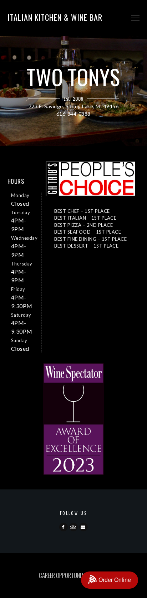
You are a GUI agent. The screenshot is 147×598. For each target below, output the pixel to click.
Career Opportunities (64, 575)
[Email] (83, 527)
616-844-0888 (73, 114)
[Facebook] (63, 527)
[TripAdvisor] (73, 527)
